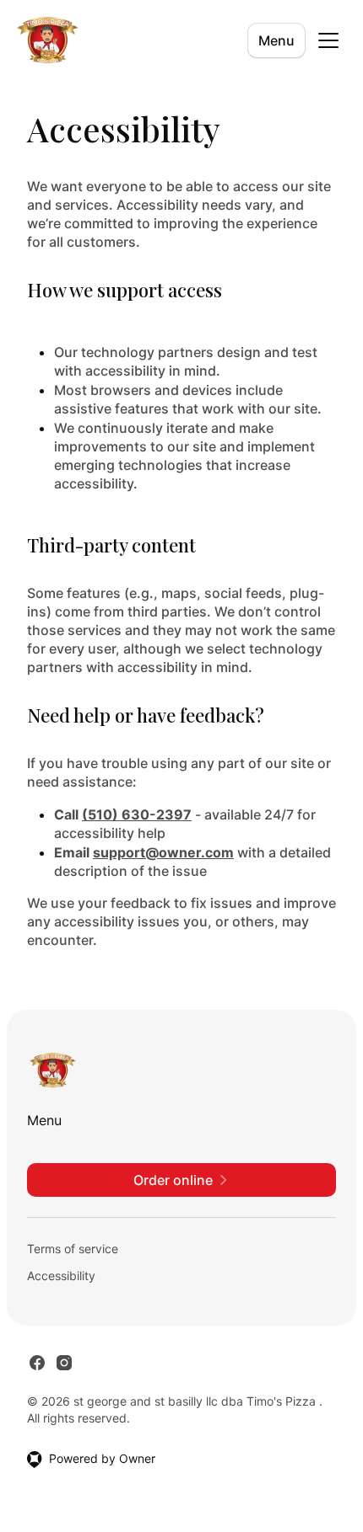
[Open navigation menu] (328, 40)
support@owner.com (163, 852)
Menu (276, 40)
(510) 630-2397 (137, 814)
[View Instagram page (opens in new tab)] (64, 1363)
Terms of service (72, 1248)
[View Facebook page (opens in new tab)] (37, 1363)
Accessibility (61, 1275)
